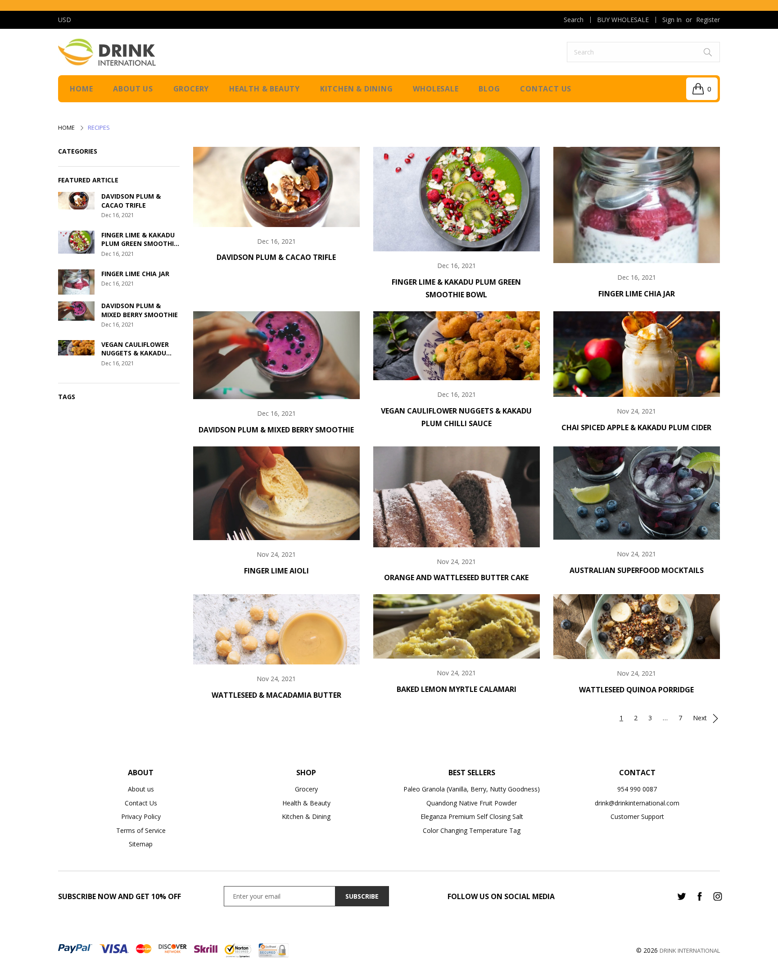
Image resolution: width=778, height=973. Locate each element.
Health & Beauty (264, 89)
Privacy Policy (141, 816)
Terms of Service (141, 830)
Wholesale (435, 89)
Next (701, 718)
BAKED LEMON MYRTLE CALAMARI (456, 689)
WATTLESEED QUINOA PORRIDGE (636, 690)
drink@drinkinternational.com (637, 803)
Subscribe (362, 896)
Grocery (191, 89)
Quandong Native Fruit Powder (471, 803)
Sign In (672, 19)
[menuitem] (573, 20)
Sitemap (141, 844)
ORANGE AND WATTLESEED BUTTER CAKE (456, 577)
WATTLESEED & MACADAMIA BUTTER (276, 695)
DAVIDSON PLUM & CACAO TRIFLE (131, 200)
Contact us (545, 89)
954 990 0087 (637, 789)
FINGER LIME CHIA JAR (135, 273)
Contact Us (141, 803)
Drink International (690, 950)
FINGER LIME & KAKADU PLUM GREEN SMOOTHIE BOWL (139, 239)
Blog (489, 89)
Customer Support (637, 816)
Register (708, 19)
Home (81, 89)
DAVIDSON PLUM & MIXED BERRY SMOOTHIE (139, 310)
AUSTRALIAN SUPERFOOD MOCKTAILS (637, 570)
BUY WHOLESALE (623, 20)
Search (574, 20)
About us (133, 89)
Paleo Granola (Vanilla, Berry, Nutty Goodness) (471, 789)
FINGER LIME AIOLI (276, 571)
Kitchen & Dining (356, 89)
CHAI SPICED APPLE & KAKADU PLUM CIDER (636, 427)
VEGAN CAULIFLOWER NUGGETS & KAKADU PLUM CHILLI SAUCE (135, 349)
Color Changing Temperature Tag (471, 830)
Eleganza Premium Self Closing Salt (472, 816)
